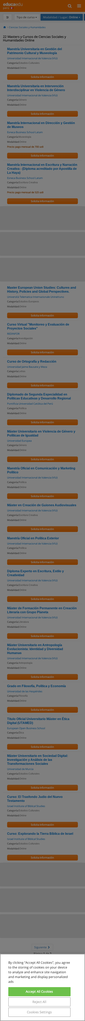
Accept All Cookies (39, 991)
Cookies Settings (39, 1012)
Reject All (39, 1002)
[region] (42, 987)
